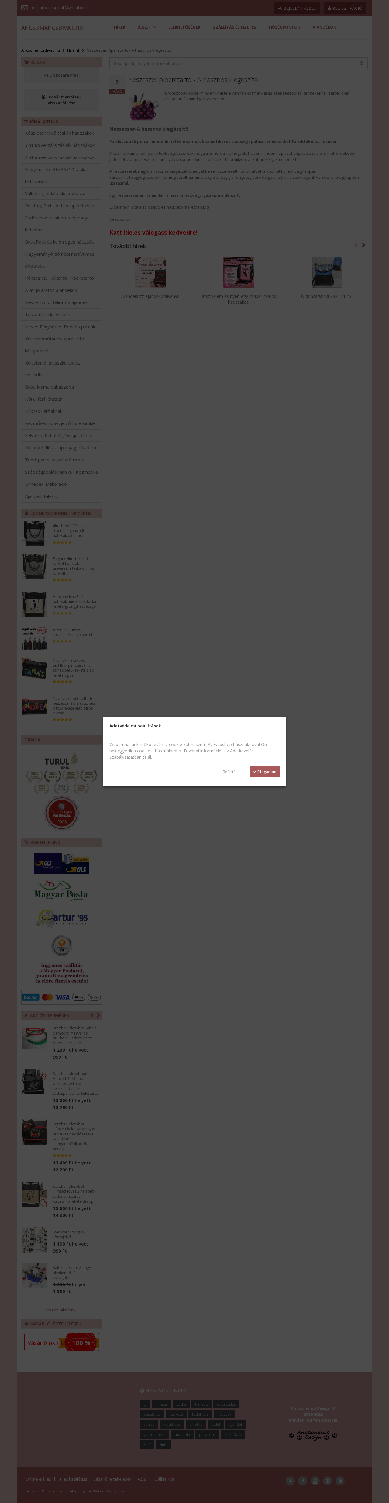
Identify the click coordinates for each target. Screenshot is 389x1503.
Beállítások (232, 771)
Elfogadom (266, 771)
